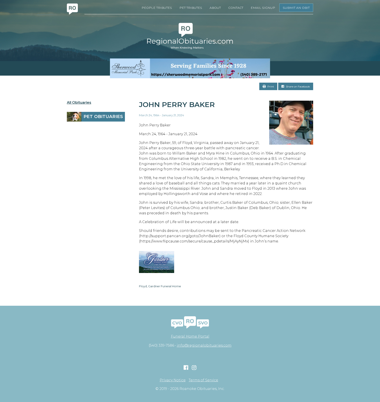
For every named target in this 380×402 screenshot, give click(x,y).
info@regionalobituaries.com (204, 345)
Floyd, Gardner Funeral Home (160, 286)
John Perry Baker (177, 104)
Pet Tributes (190, 8)
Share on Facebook (297, 86)
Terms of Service (203, 380)
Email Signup (263, 8)
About (215, 8)
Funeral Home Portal (190, 336)
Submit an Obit (296, 8)
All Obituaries (79, 103)
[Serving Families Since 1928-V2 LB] (190, 68)
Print (270, 86)
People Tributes (157, 8)
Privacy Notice (173, 380)
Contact (235, 8)
